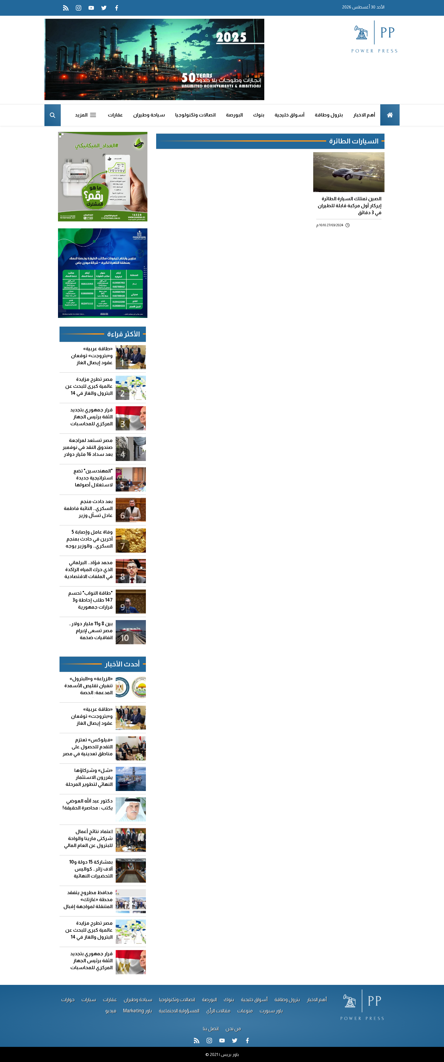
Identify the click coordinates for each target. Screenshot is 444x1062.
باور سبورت (271, 1010)
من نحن (233, 1028)
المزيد (81, 114)
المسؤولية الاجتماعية (179, 1010)
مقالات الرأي (218, 1010)
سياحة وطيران (149, 114)
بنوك (258, 114)
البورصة (234, 114)
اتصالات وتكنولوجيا (195, 114)
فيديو (110, 1010)
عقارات (115, 114)
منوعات (245, 1010)
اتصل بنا (211, 1028)
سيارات (89, 999)
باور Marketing (137, 1010)
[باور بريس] (374, 37)
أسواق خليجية (289, 114)
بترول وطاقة (329, 114)
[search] (52, 115)
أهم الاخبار (364, 114)
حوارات (68, 999)
